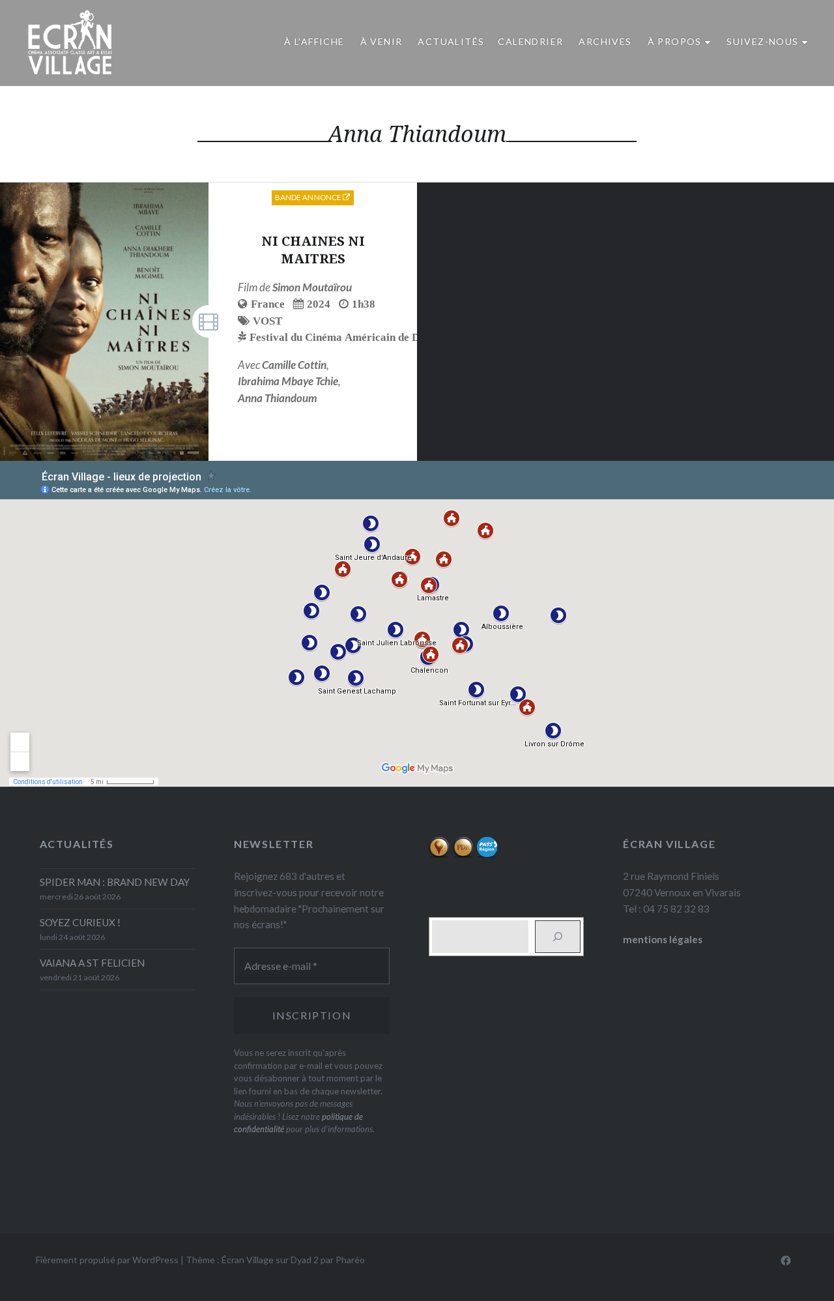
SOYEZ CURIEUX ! (80, 922)
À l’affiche (314, 41)
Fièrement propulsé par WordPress (107, 1259)
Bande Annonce (309, 197)
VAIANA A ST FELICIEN (92, 963)
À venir (381, 41)
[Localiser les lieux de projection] (439, 854)
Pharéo (350, 1259)
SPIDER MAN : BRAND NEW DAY (115, 882)
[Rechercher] (558, 936)
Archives (605, 41)
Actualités (451, 41)
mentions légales (662, 939)
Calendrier (530, 41)
